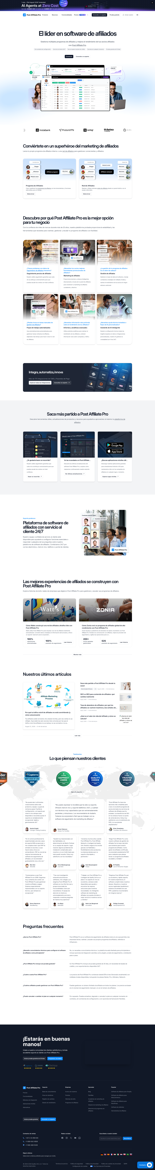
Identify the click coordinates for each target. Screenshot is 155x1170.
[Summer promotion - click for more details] (77, 5)
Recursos (55, 15)
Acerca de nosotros (71, 1091)
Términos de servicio (62, 1163)
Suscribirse (127, 1138)
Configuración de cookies (79, 1166)
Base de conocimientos (49, 1091)
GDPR (125, 1163)
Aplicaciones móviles (29, 1103)
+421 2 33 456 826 (31, 1138)
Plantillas (90, 1095)
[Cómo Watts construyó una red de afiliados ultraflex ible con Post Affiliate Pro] (49, 622)
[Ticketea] (96, 130)
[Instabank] (31, 130)
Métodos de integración (30, 1100)
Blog (89, 1091)
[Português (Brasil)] (128, 1154)
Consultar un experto (99, 15)
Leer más (77, 735)
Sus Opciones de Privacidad (102, 1166)
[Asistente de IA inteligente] (114, 319)
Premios (67, 1095)
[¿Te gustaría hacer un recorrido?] (40, 456)
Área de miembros (47, 1095)
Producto (45, 15)
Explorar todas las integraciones (40, 382)
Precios (25, 1092)
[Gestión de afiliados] (114, 266)
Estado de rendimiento (49, 1102)
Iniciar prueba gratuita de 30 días (34, 1058)
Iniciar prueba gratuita (31, 1119)
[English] (105, 1154)
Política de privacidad (92, 1163)
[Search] (88, 15)
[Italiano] (118, 1154)
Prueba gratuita (114, 15)
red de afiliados (68, 151)
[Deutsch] (102, 1154)
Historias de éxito (70, 1099)
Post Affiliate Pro (79, 45)
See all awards (76, 792)
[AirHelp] (116, 130)
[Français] (112, 1154)
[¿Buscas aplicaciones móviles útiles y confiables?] (115, 456)
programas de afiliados (44, 188)
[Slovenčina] (131, 1154)
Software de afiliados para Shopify (121, 1091)
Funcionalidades (27, 1096)
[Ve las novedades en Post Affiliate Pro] (77, 456)
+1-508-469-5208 (31, 1145)
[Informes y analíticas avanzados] (77, 319)
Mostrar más (77, 654)
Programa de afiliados (71, 1102)
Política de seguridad (77, 1163)
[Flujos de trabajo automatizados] (40, 319)
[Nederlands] (121, 1154)
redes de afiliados (102, 188)
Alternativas (26, 1107)
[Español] (108, 1154)
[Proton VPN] (54, 130)
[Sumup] (77, 130)
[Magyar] (115, 1154)
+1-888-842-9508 (31, 1141)
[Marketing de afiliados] (77, 266)
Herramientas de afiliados (118, 1111)
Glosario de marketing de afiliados (98, 1105)
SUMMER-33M (31, 9)
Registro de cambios (48, 1099)
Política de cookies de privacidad (111, 1163)
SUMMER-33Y (48, 9)
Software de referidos (117, 1107)
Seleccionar (30, 194)
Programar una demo (55, 1058)
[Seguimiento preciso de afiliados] (40, 266)
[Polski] (124, 1154)
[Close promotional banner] (152, 2)
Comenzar (69, 56)
